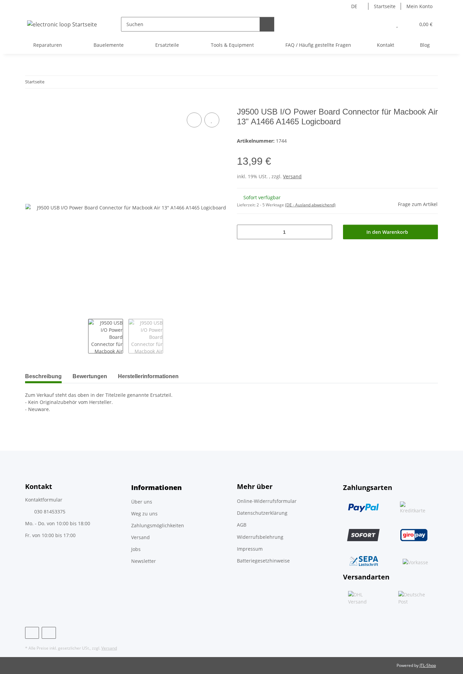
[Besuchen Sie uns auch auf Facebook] (32, 633)
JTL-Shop (428, 665)
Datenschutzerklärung (262, 513)
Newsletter (143, 561)
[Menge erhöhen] (324, 232)
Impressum (250, 549)
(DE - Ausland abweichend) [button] (310, 205)
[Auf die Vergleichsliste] (194, 120)
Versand (292, 176)
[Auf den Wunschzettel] (211, 120)
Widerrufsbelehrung (260, 537)
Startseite (385, 6)
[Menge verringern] (244, 232)
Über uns (141, 501)
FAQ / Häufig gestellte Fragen (318, 45)
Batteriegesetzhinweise (263, 560)
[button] (383, 24)
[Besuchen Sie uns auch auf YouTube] (49, 633)
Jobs (136, 549)
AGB (241, 525)
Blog (425, 45)
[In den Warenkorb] (30, 103)
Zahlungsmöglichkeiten (157, 525)
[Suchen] (267, 24)
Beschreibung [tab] (43, 376)
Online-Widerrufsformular (267, 501)
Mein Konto (419, 6)
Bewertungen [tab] (90, 376)
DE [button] (354, 6)
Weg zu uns (144, 513)
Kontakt (385, 45)
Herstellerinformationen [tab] (148, 376)
